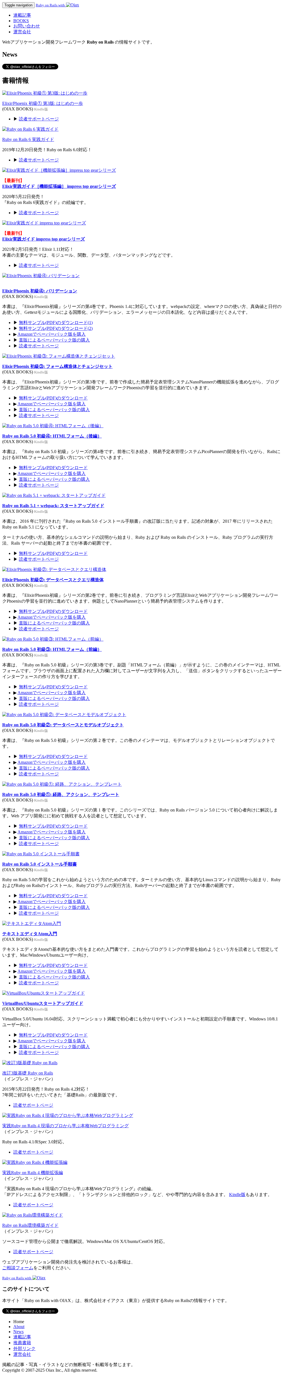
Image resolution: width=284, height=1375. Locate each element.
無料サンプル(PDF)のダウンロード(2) (56, 328)
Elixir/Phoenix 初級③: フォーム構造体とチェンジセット (57, 366)
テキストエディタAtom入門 (29, 933)
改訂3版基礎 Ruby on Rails (27, 1073)
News (18, 1331)
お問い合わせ (26, 26)
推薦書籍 (22, 1342)
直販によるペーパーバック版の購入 (54, 340)
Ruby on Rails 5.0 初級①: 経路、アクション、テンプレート (60, 794)
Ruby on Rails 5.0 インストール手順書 (39, 864)
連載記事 (22, 15)
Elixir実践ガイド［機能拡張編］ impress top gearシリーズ (59, 186)
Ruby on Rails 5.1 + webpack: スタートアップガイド (53, 505)
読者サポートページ (39, 119)
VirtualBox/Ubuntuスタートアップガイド (42, 1003)
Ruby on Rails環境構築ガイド (30, 1225)
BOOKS (21, 20)
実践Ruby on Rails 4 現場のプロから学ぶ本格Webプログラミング (65, 1125)
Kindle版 (237, 1194)
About (18, 1326)
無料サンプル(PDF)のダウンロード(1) (56, 322)
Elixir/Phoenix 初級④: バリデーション (39, 291)
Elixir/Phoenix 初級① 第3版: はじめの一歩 (42, 103)
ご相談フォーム (17, 1267)
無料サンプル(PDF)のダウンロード (53, 398)
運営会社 (22, 31)
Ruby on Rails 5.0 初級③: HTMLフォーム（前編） (52, 649)
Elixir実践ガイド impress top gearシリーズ (43, 239)
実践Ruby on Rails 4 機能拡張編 (32, 1172)
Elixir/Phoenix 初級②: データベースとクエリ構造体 (53, 579)
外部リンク (24, 1348)
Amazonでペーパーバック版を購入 (51, 334)
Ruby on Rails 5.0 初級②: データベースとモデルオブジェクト (63, 724)
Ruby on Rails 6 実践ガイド (28, 139)
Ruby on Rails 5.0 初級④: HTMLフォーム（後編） (52, 436)
